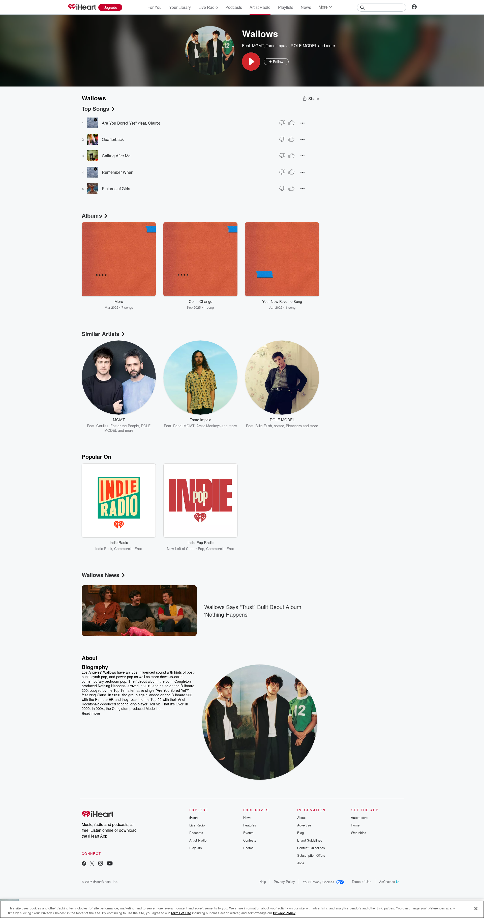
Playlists (285, 7)
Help (262, 881)
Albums (92, 215)
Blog (300, 832)
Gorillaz (102, 425)
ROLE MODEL (304, 45)
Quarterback (113, 139)
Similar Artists (100, 334)
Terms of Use (361, 881)
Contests (249, 840)
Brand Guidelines (309, 840)
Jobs (300, 862)
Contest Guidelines (311, 847)
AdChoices (387, 881)
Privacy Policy (284, 881)
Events (248, 832)
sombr (279, 425)
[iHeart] (82, 7)
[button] (251, 61)
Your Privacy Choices (318, 881)
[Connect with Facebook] (84, 864)
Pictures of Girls (116, 188)
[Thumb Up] (291, 123)
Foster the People (124, 425)
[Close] (475, 908)
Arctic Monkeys (208, 425)
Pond (177, 425)
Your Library (180, 7)
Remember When (117, 172)
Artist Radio (260, 7)
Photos (248, 847)
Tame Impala (277, 45)
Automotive (359, 817)
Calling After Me (116, 156)
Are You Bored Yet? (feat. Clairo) (131, 123)
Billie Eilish (263, 425)
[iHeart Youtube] (110, 864)
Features (249, 825)
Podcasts (233, 7)
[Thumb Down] (282, 123)
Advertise (304, 825)
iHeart (193, 817)
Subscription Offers (311, 855)
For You (154, 7)
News (306, 7)
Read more (91, 713)
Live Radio (208, 7)
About (301, 817)
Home (355, 825)
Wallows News (100, 575)
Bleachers (294, 425)
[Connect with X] (92, 864)
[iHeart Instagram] (100, 864)
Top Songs (95, 108)
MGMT (258, 45)
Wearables (358, 832)
